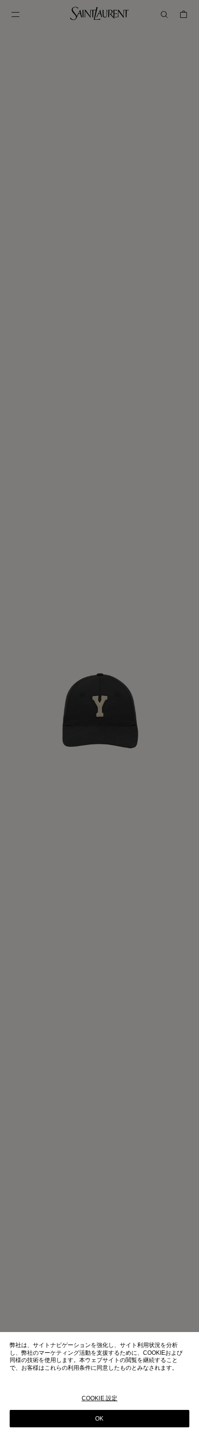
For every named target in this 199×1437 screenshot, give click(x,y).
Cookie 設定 (99, 1398)
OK (99, 1418)
